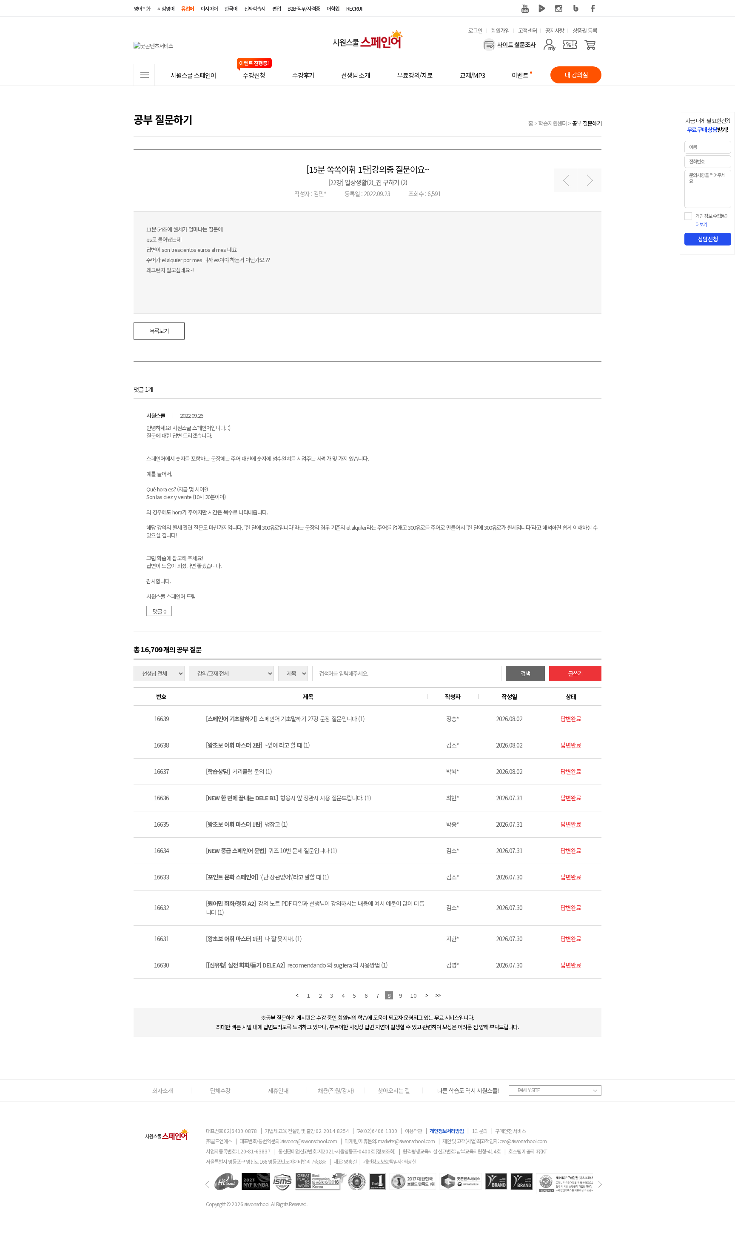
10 (413, 995)
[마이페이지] (549, 44)
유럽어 (187, 8)
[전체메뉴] (144, 75)
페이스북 (592, 8)
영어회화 (142, 8)
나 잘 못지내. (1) (254, 938)
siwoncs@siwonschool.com (309, 1141)
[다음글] (589, 180)
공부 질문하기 (586, 123)
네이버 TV (541, 8)
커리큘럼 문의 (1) (239, 771)
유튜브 (524, 8)
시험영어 (165, 8)
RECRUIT (355, 8)
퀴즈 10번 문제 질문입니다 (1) (271, 850)
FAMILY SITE (529, 1089)
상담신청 (708, 239)
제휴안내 (278, 1090)
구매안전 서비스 (510, 1130)
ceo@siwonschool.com (523, 1141)
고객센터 (527, 30)
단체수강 (220, 1090)
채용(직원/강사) (336, 1090)
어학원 (333, 8)
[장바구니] (590, 44)
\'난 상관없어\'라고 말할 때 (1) (267, 877)
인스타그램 (558, 8)
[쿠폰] (570, 44)
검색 (525, 673)
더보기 (701, 225)
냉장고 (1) (247, 824)
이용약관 (413, 1130)
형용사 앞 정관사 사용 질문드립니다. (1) (288, 797)
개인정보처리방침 (447, 1130)
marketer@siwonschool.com (406, 1141)
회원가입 (500, 30)
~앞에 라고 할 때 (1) (258, 745)
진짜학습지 (254, 8)
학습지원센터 (552, 123)
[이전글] (566, 180)
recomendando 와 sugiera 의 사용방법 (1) (296, 965)
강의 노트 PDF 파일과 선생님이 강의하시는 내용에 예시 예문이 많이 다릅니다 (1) (315, 907)
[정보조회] (385, 1151)
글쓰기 (575, 673)
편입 (276, 8)
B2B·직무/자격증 (304, 8)
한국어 (231, 8)
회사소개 (162, 1090)
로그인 (475, 30)
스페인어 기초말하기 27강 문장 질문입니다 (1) (285, 718)
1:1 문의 (479, 1130)
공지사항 (554, 30)
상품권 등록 (585, 30)
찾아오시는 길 (394, 1090)
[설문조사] (509, 44)
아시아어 (209, 8)
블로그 (575, 8)
